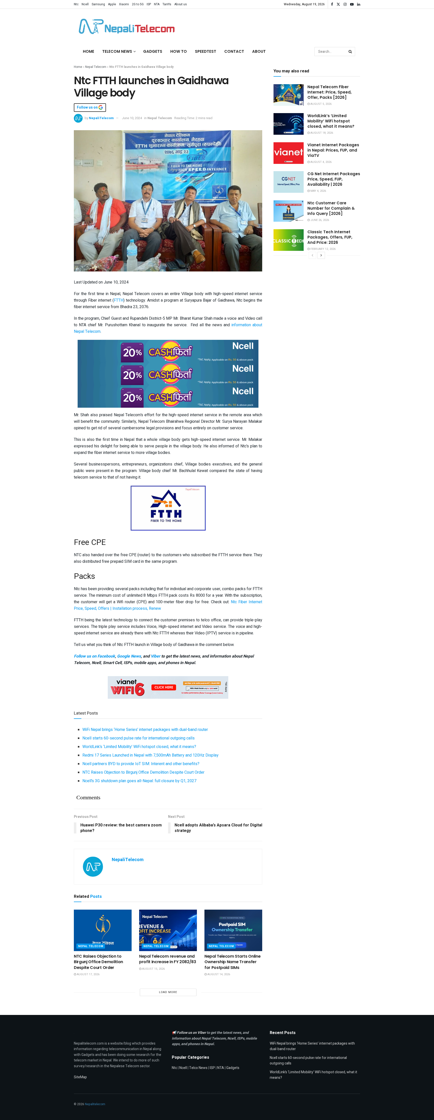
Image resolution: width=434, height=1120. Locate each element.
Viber (155, 656)
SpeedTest (205, 51)
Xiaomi (124, 4)
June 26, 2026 (319, 220)
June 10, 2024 (132, 118)
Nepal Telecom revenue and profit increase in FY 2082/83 (167, 959)
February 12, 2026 (323, 249)
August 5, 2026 (321, 104)
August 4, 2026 (321, 162)
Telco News (198, 1067)
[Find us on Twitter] (338, 4)
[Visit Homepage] (125, 26)
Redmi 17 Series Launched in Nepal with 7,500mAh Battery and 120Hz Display (150, 755)
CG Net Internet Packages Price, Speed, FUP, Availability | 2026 (333, 179)
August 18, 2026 (321, 133)
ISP (149, 4)
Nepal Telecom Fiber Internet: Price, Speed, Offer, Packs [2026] (329, 92)
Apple (112, 4)
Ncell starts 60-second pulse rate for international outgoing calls (138, 738)
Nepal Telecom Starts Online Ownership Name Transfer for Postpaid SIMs (232, 961)
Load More (168, 992)
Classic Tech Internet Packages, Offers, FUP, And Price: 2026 (329, 237)
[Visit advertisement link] (168, 351)
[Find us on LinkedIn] (358, 4)
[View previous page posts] (312, 255)
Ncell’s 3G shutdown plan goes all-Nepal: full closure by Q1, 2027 (139, 781)
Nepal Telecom (95, 67)
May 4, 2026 (318, 191)
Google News (129, 656)
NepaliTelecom (101, 118)
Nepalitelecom (95, 1104)
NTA (156, 4)
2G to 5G (138, 4)
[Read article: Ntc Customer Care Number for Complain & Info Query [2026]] (289, 211)
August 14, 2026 (218, 974)
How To (178, 51)
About (259, 51)
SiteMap (80, 1077)
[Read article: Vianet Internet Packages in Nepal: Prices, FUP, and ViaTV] (289, 153)
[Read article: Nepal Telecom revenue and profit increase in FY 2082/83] (168, 930)
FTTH (118, 300)
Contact (234, 51)
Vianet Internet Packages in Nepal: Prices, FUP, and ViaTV (333, 150)
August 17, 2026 (87, 974)
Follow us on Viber (192, 1032)
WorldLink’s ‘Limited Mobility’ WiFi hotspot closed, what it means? (139, 747)
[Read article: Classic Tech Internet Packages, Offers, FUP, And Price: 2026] (289, 240)
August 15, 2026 (153, 969)
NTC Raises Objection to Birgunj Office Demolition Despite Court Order (143, 772)
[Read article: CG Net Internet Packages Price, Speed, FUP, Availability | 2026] (289, 182)
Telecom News (117, 51)
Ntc (76, 4)
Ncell (85, 4)
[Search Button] (350, 51)
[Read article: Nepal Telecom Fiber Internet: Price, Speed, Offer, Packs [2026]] (289, 95)
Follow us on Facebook (94, 656)
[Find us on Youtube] (352, 4)
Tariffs (166, 4)
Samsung (98, 4)
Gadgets (152, 51)
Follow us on (87, 107)
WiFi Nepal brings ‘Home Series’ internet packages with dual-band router (145, 730)
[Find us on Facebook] (332, 4)
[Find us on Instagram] (345, 4)
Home (88, 51)
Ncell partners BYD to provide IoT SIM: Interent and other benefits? (140, 764)
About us (180, 4)
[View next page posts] (321, 255)
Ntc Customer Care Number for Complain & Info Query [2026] (331, 208)
